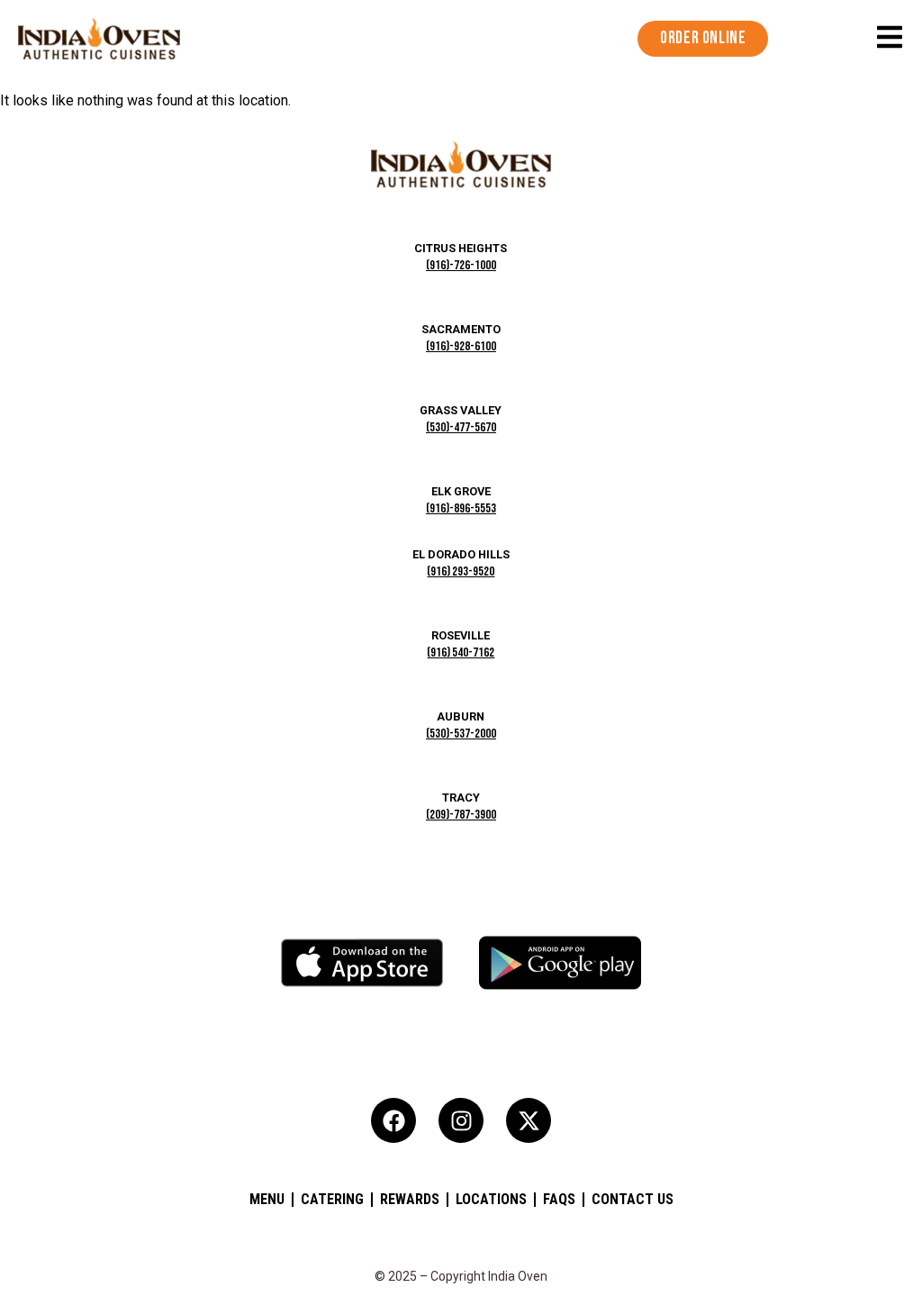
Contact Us (632, 1199)
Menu (267, 1199)
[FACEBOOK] (393, 1120)
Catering (332, 1199)
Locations (491, 1199)
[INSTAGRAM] (461, 1120)
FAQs (559, 1199)
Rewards (409, 1199)
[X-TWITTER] (528, 1120)
